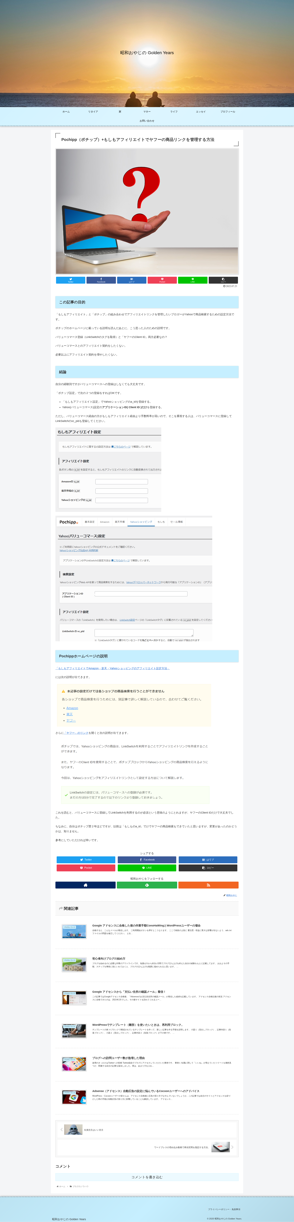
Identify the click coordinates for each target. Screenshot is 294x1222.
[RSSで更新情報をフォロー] (208, 885)
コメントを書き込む (147, 1177)
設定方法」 (163, 668)
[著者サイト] (85, 885)
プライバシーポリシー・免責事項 (224, 1209)
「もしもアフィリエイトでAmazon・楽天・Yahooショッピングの (96, 668)
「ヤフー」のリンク (76, 732)
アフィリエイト (146, 668)
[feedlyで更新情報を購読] (147, 885)
